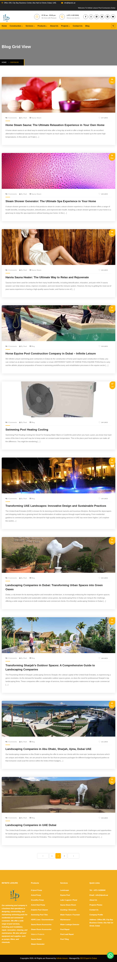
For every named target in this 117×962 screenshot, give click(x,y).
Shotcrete (72, 910)
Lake (62, 900)
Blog (87, 26)
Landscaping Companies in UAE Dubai (30, 825)
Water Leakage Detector (69, 924)
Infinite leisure (62, 958)
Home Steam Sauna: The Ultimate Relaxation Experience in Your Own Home (54, 125)
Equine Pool (65, 895)
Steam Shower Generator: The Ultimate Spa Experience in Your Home (50, 201)
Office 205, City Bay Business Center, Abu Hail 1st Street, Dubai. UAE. (30, 3)
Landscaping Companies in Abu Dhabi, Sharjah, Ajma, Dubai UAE (48, 748)
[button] (110, 955)
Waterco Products (37, 934)
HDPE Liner (35, 920)
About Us (54, 26)
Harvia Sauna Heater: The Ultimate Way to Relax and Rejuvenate (47, 277)
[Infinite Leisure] (6, 18)
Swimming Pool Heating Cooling (26, 429)
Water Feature (65, 915)
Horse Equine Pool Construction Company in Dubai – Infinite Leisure (50, 353)
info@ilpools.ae (69, 3)
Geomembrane (47, 920)
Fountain (76, 915)
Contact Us (77, 26)
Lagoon (68, 900)
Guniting (63, 910)
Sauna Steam (36, 118)
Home (4, 26)
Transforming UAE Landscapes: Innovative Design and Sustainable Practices (55, 505)
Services (29, 26)
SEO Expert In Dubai (88, 958)
